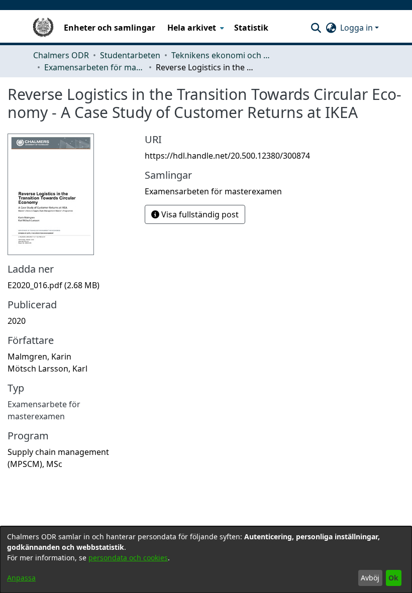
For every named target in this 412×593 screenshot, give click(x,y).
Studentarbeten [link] (130, 55)
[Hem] (43, 28)
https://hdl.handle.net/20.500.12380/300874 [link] (227, 155)
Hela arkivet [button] (191, 27)
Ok (393, 577)
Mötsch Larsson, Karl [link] (47, 368)
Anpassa (21, 577)
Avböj (370, 577)
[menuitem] (194, 28)
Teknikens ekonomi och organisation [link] (221, 55)
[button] (316, 28)
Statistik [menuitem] (251, 27)
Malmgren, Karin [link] (39, 356)
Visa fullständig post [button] (199, 214)
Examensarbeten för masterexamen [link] (94, 67)
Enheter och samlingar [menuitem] (109, 27)
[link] (53, 285)
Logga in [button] (357, 27)
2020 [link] (17, 320)
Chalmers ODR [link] (61, 55)
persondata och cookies (128, 557)
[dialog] (206, 559)
